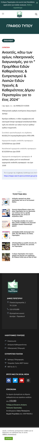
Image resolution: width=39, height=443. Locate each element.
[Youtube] (21, 380)
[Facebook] (8, 380)
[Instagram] (28, 380)
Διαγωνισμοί (8, 40)
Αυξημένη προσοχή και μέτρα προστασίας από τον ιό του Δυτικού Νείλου (23, 200)
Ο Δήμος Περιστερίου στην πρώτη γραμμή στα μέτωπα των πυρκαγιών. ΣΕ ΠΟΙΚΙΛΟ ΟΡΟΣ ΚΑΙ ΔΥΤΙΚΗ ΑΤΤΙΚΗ (24, 255)
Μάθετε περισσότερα (9, 434)
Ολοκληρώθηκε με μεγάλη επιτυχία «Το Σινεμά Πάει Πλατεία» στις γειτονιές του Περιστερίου (24, 244)
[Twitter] (15, 380)
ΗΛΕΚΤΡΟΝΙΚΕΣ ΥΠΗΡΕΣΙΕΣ (15, 335)
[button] (36, 14)
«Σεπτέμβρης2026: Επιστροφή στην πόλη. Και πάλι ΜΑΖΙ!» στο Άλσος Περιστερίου (23, 233)
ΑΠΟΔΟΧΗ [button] (9, 438)
